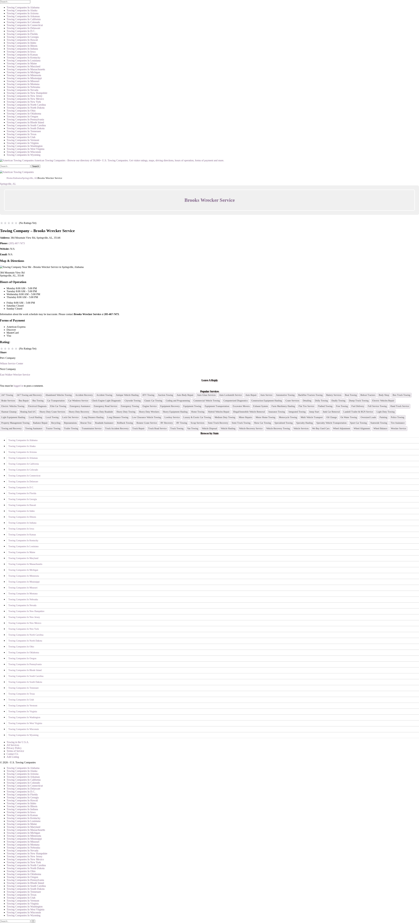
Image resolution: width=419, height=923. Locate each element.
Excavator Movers (241, 406)
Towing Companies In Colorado (23, 22)
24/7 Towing (7, 395)
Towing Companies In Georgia (23, 37)
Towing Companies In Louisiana (23, 60)
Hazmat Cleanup (9, 412)
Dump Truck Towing (359, 400)
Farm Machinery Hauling (283, 406)
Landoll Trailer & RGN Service (358, 412)
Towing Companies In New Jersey (24, 95)
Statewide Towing (378, 423)
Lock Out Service (70, 417)
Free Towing (342, 406)
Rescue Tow (85, 423)
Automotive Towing (285, 395)
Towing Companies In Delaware (23, 28)
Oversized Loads (368, 417)
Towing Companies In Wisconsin (24, 152)
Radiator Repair (40, 423)
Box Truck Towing (401, 395)
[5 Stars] (16, 223)
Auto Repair (251, 395)
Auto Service (266, 395)
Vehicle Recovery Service (251, 428)
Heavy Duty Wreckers (149, 412)
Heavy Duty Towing (126, 412)
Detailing (307, 400)
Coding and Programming (178, 400)
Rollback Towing (125, 423)
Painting (383, 417)
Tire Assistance (398, 423)
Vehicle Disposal (209, 428)
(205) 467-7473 (17, 243)
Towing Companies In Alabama (23, 7)
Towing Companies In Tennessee (24, 131)
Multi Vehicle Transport (312, 417)
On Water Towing (348, 417)
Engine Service (150, 406)
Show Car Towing (262, 423)
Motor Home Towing (265, 417)
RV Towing (181, 423)
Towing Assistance (33, 428)
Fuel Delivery (357, 406)
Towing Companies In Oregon (22, 116)
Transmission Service (91, 428)
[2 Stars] (5, 223)
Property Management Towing (15, 423)
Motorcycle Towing (288, 417)
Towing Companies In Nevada (22, 90)
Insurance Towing (276, 412)
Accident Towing (104, 395)
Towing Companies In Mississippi (24, 78)
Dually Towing (338, 400)
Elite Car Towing (58, 406)
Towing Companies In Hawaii (22, 39)
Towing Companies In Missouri (23, 81)
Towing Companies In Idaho (21, 42)
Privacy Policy (14, 748)
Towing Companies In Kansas (22, 54)
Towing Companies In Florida (22, 34)
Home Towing (197, 412)
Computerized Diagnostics (235, 400)
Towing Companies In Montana (23, 84)
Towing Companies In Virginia (23, 143)
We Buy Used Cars (320, 428)
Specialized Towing (283, 423)
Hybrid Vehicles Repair (218, 412)
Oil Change (331, 417)
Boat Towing (351, 395)
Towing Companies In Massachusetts (26, 69)
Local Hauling (35, 417)
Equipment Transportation (217, 406)
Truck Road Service (157, 428)
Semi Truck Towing (241, 423)
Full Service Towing (377, 406)
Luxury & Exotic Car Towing (197, 417)
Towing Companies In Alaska (22, 10)
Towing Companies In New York (24, 101)
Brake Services (8, 400)
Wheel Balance (380, 428)
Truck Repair (138, 428)
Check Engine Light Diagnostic (106, 400)
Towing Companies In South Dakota (26, 128)
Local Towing (52, 417)
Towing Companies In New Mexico (25, 98)
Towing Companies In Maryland (23, 66)
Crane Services (292, 400)
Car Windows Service (78, 400)
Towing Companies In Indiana (22, 48)
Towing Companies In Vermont (23, 140)
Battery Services (333, 395)
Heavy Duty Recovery (79, 412)
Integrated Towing (297, 412)
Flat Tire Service (306, 406)
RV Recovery (167, 423)
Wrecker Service (398, 428)
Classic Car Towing (153, 400)
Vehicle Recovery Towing (278, 428)
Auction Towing (165, 395)
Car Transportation (56, 400)
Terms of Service (15, 751)
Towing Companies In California (24, 19)
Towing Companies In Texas (21, 134)
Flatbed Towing (325, 406)
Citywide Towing (133, 400)
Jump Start (314, 412)
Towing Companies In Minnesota (24, 75)
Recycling (55, 423)
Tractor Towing (53, 428)
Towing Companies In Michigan (23, 72)
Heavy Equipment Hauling (175, 412)
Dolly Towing (321, 400)
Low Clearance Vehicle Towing (146, 417)
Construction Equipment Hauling (266, 400)
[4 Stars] (12, 223)
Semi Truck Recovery (218, 423)
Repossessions (70, 423)
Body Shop (384, 395)
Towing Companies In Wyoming (23, 154)
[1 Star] (1, 223)
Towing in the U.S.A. (18, 742)
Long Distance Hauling (93, 417)
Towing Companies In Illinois (22, 45)
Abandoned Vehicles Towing (58, 395)
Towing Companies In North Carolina (26, 104)
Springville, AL (8, 183)
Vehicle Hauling (228, 428)
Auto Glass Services (206, 395)
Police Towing (397, 417)
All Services (13, 745)
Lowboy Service (172, 417)
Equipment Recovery (170, 406)
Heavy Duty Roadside (103, 412)
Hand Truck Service (399, 406)
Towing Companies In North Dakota (26, 107)
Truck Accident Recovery (117, 428)
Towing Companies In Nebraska (23, 87)
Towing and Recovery (11, 428)
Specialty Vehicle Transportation (331, 423)
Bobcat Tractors (367, 395)
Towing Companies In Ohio (21, 110)
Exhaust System (260, 406)
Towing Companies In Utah (21, 137)
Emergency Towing (130, 406)
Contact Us (12, 754)
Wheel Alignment (362, 428)
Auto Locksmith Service (230, 395)
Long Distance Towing (117, 417)
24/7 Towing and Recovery (29, 395)
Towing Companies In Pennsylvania (25, 119)
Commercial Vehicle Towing (206, 400)
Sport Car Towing (358, 423)
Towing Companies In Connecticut (25, 25)
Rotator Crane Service (147, 423)
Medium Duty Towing (225, 417)
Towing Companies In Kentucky (23, 57)
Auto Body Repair (185, 395)
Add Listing (13, 756)
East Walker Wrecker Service (15, 374)
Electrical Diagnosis (37, 406)
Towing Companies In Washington (25, 146)
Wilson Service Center (11, 363)
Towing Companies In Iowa (21, 51)
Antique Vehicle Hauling (127, 395)
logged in (18, 385)
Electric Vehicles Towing (12, 406)
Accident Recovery (84, 395)
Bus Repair (24, 400)
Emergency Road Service (105, 406)
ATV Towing (148, 395)
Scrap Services (197, 423)
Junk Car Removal (331, 412)
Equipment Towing (192, 406)
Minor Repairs (245, 417)
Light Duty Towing (386, 412)
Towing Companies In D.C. (21, 31)
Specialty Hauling (304, 423)
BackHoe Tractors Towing (310, 395)
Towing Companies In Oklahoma (24, 113)
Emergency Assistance (80, 406)
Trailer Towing (71, 428)
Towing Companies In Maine (22, 63)
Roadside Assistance (104, 423)
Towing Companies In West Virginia (25, 149)
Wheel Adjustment (341, 428)
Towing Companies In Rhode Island (25, 122)
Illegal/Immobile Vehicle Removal (249, 412)
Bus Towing (38, 400)
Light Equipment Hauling (13, 417)
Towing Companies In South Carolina (26, 125)
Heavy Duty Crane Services (52, 412)
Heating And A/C (28, 412)
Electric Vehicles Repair (383, 400)
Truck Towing (176, 428)
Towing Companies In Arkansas (23, 16)
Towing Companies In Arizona (22, 13)
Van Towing (192, 428)
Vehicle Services (301, 428)
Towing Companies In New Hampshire (27, 93)
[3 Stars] (8, 223)
